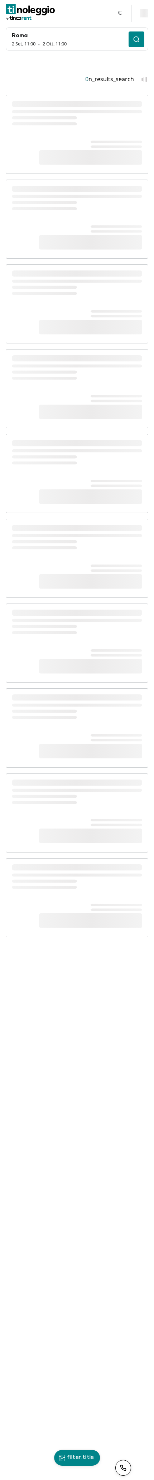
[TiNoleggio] (30, 13)
